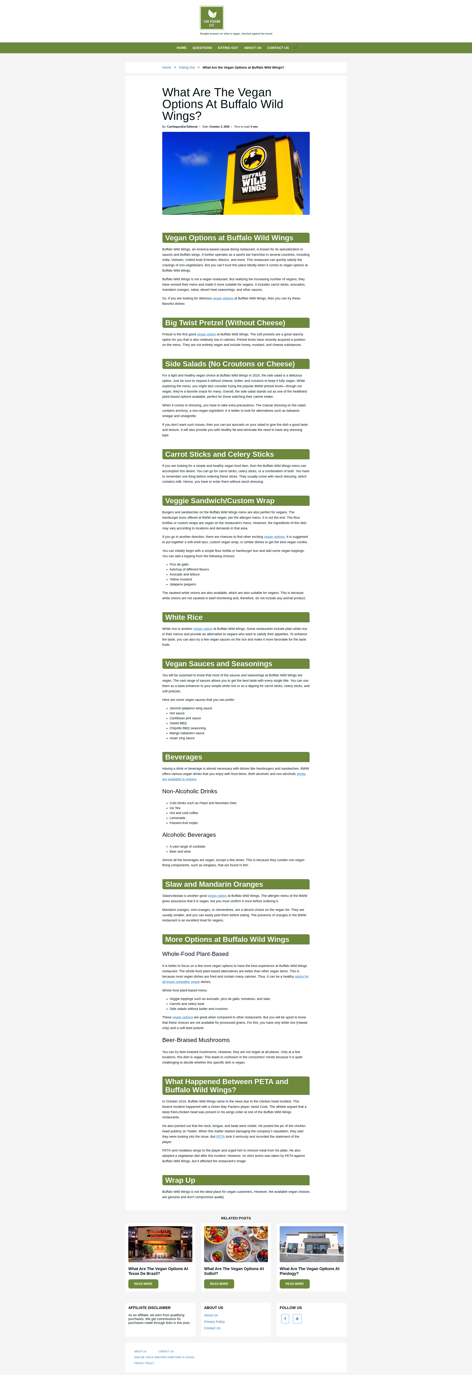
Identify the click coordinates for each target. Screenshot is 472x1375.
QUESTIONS (202, 48)
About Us (211, 1315)
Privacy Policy (214, 1322)
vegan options (223, 298)
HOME (182, 48)
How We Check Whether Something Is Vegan (164, 1357)
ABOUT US (252, 48)
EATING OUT (228, 48)
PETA (220, 1136)
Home (166, 67)
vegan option (206, 334)
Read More (143, 1283)
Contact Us (212, 1328)
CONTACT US (278, 48)
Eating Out (187, 67)
